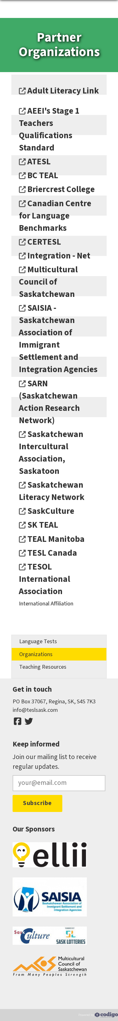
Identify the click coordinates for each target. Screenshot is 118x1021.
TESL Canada (51, 553)
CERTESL (43, 242)
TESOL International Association (44, 579)
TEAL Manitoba (55, 539)
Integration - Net (58, 256)
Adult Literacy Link (62, 91)
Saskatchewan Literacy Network (51, 491)
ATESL (38, 162)
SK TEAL (42, 525)
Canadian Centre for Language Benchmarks (55, 215)
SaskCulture (50, 511)
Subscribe (37, 803)
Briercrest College (60, 189)
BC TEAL (42, 175)
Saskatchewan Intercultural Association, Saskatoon (51, 452)
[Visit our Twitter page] (29, 721)
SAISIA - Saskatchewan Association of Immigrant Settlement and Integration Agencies (58, 339)
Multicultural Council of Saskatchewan (48, 282)
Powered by (86, 1014)
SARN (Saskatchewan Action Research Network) (49, 402)
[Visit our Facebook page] (18, 721)
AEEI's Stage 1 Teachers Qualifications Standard (49, 129)
